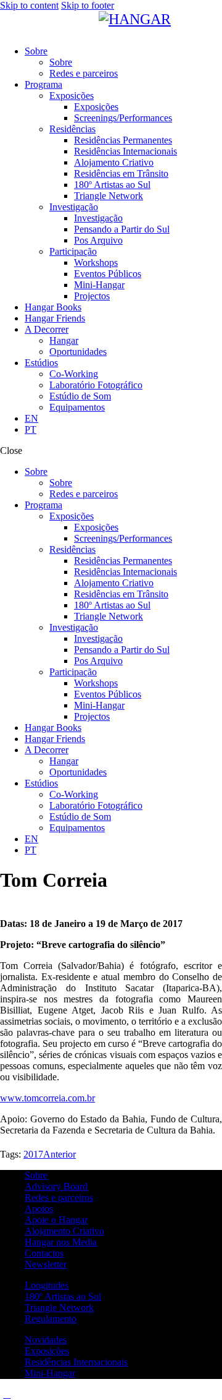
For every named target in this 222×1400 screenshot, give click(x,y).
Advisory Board (56, 1186)
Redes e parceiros (59, 1197)
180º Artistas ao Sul (63, 1296)
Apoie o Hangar (56, 1219)
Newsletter (46, 1264)
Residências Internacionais (76, 1362)
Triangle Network (59, 1307)
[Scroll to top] (7, 1394)
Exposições (47, 1351)
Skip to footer (87, 5)
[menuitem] (31, 418)
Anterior (59, 1154)
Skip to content (29, 5)
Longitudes (46, 1285)
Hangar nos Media (61, 1242)
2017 (33, 1154)
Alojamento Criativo (64, 1231)
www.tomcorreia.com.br (47, 1098)
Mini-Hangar (50, 1373)
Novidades (46, 1339)
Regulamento (50, 1318)
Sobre (36, 1175)
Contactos (44, 1253)
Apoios (39, 1208)
